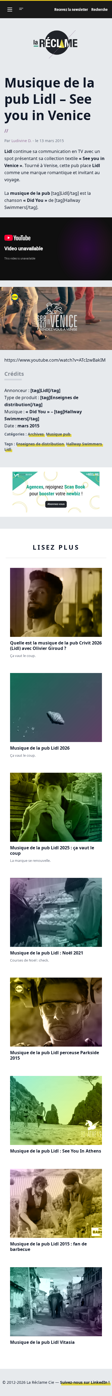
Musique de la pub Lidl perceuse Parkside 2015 (54, 1055)
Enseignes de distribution (40, 443)
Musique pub (58, 434)
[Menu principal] (9, 9)
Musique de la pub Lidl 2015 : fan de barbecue (48, 1246)
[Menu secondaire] (21, 9)
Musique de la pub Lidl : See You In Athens (55, 1151)
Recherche (99, 9)
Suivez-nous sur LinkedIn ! (85, 1382)
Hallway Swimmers (84, 443)
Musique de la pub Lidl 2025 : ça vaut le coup (52, 850)
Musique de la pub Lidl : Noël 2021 (46, 953)
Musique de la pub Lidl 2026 (40, 748)
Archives (36, 434)
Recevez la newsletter (71, 9)
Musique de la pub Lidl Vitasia (42, 1342)
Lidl (7, 449)
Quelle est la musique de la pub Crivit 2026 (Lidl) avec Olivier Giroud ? (56, 645)
